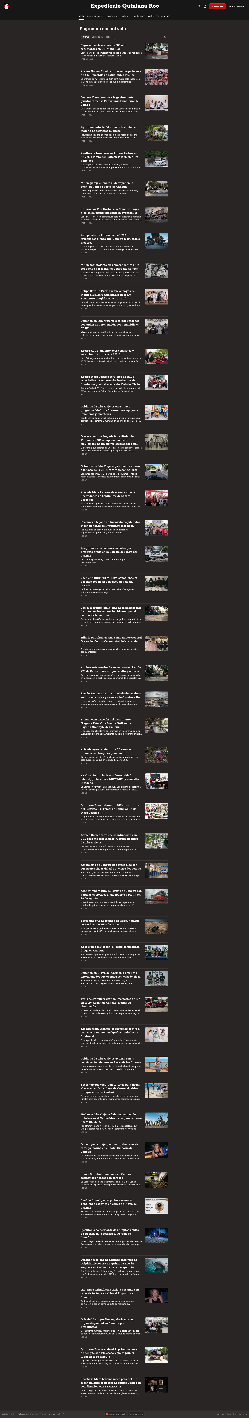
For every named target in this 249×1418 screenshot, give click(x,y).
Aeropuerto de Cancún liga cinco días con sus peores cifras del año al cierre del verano (111, 866)
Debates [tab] (109, 37)
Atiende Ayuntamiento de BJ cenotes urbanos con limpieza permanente (106, 751)
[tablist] (98, 37)
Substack (219, 1414)
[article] (124, 54)
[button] (81, 16)
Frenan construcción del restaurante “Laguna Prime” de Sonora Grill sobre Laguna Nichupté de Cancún (106, 723)
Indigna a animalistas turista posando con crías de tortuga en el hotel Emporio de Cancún (110, 1293)
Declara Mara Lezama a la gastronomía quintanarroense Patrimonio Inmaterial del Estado (110, 100)
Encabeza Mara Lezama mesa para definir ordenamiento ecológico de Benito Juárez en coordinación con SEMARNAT (111, 1382)
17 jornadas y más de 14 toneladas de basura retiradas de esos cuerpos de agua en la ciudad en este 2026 (109, 758)
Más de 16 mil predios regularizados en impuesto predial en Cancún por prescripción (107, 1323)
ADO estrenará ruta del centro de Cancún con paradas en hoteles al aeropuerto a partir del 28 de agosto (111, 894)
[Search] (199, 6)
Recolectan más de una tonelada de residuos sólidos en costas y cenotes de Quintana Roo (111, 695)
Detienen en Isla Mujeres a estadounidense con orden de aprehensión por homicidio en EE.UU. (110, 324)
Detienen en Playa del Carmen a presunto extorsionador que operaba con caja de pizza (110, 974)
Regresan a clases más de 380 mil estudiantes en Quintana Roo (103, 47)
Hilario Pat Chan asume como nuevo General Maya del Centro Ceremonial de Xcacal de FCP (111, 641)
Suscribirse (217, 6)
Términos (43, 1414)
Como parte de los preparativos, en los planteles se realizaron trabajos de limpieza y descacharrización (111, 54)
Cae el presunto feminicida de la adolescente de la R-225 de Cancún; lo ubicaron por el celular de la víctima (111, 611)
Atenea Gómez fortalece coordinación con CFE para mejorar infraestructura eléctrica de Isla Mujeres (109, 838)
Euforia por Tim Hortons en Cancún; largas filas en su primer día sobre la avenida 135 (110, 210)
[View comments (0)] (102, 63)
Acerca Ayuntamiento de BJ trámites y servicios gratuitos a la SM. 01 (107, 352)
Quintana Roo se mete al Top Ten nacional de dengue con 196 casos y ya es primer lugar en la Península (109, 1352)
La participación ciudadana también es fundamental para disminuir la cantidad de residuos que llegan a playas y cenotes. (109, 702)
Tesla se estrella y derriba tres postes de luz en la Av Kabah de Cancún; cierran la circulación (110, 1002)
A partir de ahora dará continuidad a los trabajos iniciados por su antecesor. (109, 650)
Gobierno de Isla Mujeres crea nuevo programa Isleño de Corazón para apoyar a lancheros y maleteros (109, 410)
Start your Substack (116, 1414)
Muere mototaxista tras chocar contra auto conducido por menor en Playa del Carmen (110, 266)
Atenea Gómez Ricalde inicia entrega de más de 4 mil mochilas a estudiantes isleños (111, 73)
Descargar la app (136, 1414)
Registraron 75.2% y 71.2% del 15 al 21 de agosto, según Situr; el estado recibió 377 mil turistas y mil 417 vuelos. (109, 1127)
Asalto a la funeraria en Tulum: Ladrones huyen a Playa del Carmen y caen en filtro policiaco (109, 156)
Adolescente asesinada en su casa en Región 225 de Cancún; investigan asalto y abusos (111, 669)
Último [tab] (85, 37)
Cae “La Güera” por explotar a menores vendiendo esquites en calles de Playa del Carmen (109, 1203)
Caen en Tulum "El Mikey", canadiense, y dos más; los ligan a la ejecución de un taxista (109, 581)
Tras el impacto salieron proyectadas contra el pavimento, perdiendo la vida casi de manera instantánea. (109, 192)
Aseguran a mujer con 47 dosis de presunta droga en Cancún (110, 948)
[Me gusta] (82, 63)
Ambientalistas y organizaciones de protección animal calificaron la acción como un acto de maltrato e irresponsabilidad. (107, 1302)
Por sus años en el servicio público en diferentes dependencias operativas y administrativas (104, 531)
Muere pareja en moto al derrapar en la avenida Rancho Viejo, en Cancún (107, 184)
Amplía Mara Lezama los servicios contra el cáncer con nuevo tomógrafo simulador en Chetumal (110, 1032)
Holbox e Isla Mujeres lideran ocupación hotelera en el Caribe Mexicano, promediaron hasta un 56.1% (111, 1118)
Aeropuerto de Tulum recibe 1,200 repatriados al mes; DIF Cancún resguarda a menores (110, 238)
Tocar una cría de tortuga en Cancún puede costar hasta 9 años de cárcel (110, 922)
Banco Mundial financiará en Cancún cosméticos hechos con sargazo (106, 1175)
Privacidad (34, 1414)
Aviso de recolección (57, 1414)
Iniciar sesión (236, 6)
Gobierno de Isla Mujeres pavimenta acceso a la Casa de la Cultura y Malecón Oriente (110, 468)
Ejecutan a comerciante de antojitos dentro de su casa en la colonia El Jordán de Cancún (110, 1233)
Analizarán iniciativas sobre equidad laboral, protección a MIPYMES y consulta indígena (110, 779)
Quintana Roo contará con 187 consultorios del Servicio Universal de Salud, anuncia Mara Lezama (110, 808)
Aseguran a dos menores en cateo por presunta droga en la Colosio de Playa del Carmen (109, 551)
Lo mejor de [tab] (97, 37)
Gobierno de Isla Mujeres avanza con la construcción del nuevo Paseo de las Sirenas (111, 1060)
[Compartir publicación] (205, 6)
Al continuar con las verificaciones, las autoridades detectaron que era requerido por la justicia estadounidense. (110, 333)
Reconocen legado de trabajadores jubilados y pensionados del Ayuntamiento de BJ (110, 523)
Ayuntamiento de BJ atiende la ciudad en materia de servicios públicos (109, 129)
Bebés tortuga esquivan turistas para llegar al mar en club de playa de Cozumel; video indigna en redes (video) (110, 1088)
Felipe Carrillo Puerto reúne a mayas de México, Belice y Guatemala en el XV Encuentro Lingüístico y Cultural (108, 294)
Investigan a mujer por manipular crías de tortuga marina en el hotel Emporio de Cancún (109, 1147)
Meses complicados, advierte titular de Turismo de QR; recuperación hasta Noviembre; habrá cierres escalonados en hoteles (108, 440)
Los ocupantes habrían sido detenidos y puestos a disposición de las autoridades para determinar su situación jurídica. (110, 166)
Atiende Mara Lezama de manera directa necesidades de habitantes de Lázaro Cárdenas (108, 495)
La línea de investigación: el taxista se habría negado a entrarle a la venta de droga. (107, 591)
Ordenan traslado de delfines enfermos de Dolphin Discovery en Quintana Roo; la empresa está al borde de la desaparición (109, 1263)
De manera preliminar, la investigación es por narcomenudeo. (103, 561)
